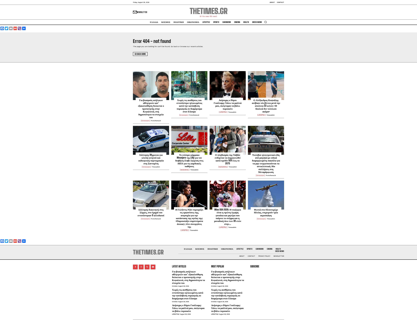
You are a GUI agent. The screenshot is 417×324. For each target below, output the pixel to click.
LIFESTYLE (223, 112)
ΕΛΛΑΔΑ (145, 121)
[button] (265, 22)
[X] (147, 267)
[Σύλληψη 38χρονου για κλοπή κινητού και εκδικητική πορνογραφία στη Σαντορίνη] (151, 140)
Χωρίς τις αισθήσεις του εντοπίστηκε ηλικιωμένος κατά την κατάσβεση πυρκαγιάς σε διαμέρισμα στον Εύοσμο (189, 106)
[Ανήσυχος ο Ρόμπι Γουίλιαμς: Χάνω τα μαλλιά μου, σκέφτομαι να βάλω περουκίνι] (228, 85)
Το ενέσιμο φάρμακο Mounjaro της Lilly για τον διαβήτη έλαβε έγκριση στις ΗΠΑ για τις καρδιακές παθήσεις (189, 160)
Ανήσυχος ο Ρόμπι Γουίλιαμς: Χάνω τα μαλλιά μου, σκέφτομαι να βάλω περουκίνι (228, 104)
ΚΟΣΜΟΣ (185, 170)
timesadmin (232, 112)
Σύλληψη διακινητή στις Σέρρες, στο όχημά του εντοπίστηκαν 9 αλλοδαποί (151, 212)
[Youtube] (153, 267)
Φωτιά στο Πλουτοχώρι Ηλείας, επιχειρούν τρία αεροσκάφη (266, 212)
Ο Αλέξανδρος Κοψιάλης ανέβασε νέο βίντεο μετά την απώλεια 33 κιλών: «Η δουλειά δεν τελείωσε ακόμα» (266, 106)
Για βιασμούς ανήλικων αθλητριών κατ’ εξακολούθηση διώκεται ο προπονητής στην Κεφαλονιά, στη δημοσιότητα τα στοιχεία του (151, 109)
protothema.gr (156, 121)
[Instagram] (141, 267)
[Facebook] (135, 267)
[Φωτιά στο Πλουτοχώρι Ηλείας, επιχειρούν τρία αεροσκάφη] (266, 195)
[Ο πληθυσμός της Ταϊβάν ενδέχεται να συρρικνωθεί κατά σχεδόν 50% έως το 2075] (228, 140)
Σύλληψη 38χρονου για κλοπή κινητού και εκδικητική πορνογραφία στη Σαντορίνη (151, 159)
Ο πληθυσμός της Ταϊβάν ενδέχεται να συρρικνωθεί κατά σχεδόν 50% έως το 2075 (228, 159)
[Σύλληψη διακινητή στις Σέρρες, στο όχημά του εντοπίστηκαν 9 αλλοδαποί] (151, 195)
